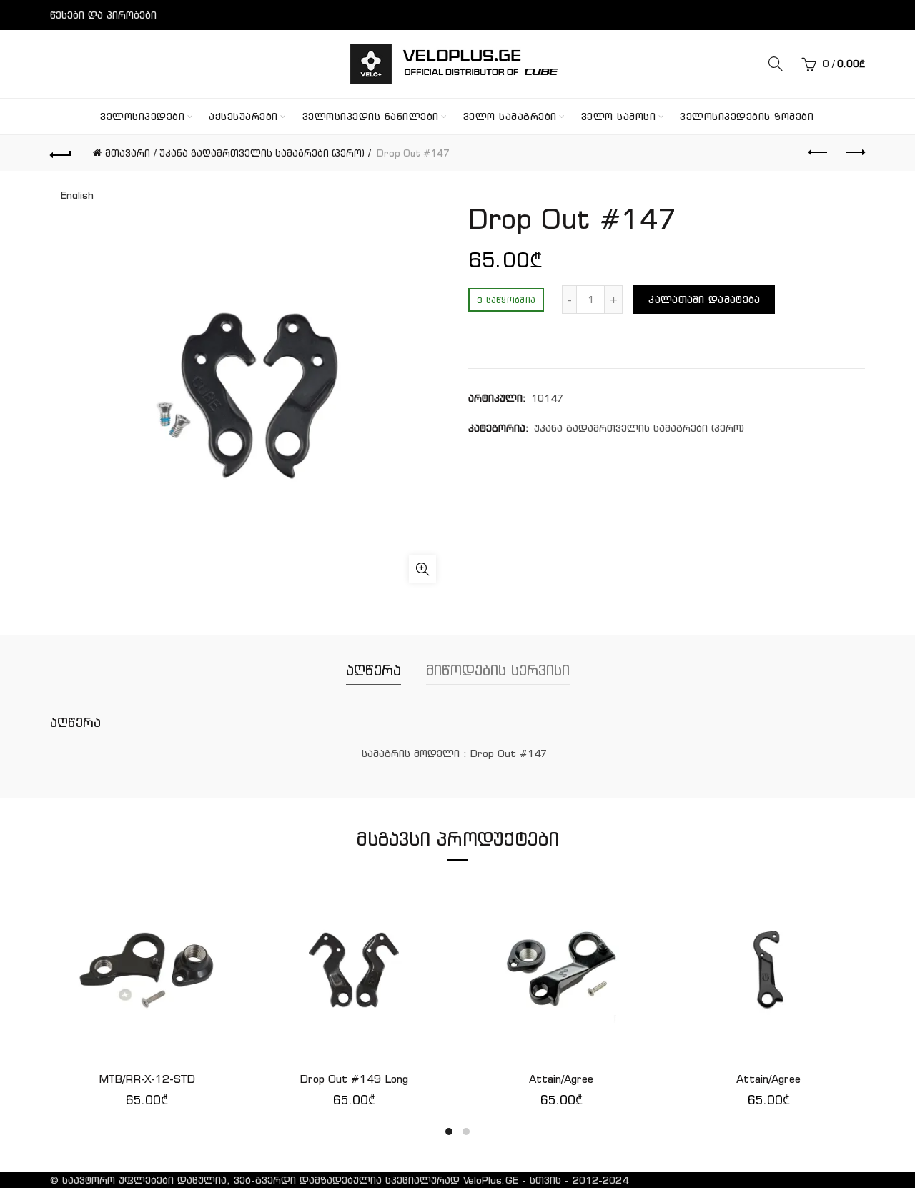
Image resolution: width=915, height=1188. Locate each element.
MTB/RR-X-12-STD (147, 1079)
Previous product (818, 153)
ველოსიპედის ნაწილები (370, 116)
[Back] (61, 153)
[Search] (775, 63)
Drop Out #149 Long (354, 1079)
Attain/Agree (561, 1079)
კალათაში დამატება (704, 299)
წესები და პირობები (103, 15)
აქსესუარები (243, 116)
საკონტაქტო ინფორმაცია (116, 45)
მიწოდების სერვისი (498, 670)
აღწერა (373, 670)
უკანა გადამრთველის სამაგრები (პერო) (262, 153)
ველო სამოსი (618, 116)
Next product (854, 153)
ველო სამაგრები (510, 116)
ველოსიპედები (142, 116)
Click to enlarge (422, 569)
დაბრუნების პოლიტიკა (110, 75)
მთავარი (127, 153)
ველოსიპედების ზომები (746, 116)
